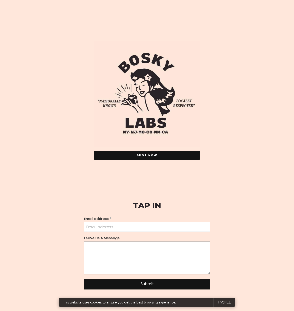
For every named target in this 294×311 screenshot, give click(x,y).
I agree (224, 302)
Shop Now (147, 155)
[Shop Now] (147, 94)
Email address (97, 219)
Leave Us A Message (102, 238)
